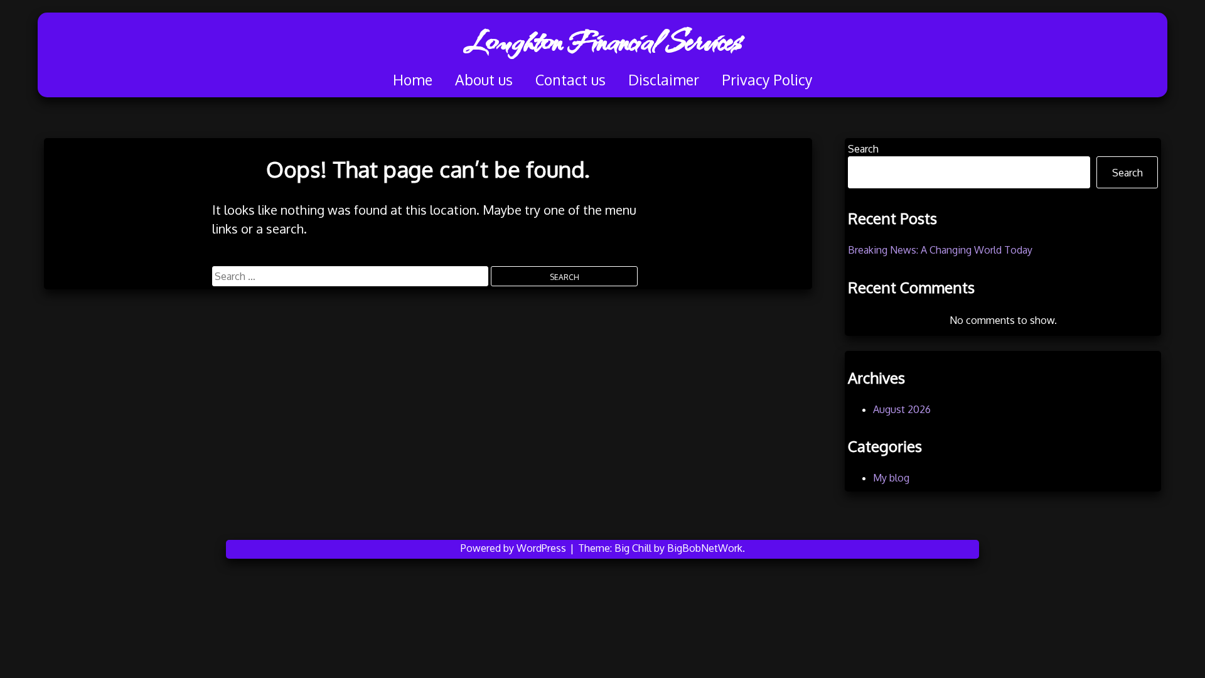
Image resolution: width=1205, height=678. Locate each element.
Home (412, 79)
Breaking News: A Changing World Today (940, 250)
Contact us (570, 79)
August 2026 (902, 409)
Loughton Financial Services (602, 41)
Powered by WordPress (515, 548)
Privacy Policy (767, 79)
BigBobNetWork (704, 548)
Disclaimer (663, 79)
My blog (891, 477)
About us (484, 79)
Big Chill (632, 548)
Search (863, 149)
